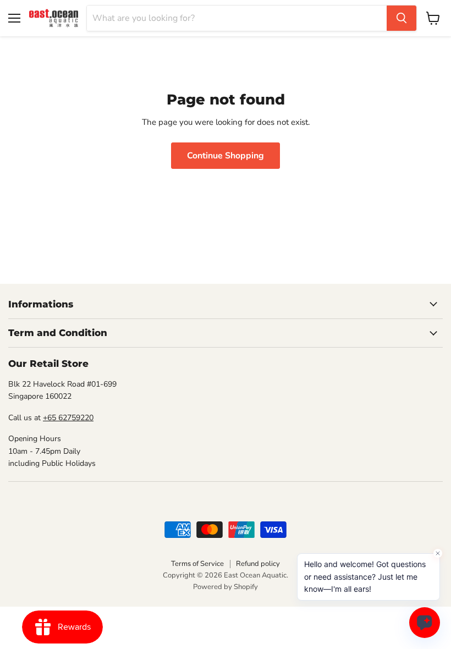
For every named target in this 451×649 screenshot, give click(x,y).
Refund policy (258, 564)
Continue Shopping (225, 156)
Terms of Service (197, 564)
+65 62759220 (68, 418)
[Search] (401, 18)
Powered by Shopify (225, 587)
